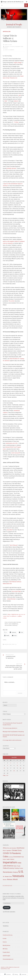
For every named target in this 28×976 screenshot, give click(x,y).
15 (4, 768)
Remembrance (8, 872)
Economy (10, 857)
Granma (5, 942)
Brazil (4, 850)
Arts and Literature (11, 848)
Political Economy (8, 868)
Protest (21, 868)
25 (14, 770)
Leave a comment (9, 49)
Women (5, 879)
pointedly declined (11, 168)
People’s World (6, 952)
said (19, 95)
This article (11, 301)
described (9, 530)
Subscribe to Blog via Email (12, 893)
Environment (17, 857)
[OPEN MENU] (2, 5)
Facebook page (7, 885)
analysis (16, 101)
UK (3, 876)
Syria (12, 644)
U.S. (21, 871)
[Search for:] (10, 705)
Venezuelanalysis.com (8, 959)
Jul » (7, 775)
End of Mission (13, 545)
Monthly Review (6, 945)
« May (4, 775)
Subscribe (6, 907)
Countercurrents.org (7, 935)
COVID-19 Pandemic (12, 853)
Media (15, 866)
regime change (18, 62)
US (16, 644)
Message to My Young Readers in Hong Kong (13, 731)
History (12, 859)
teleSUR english (6, 955)
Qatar (5, 101)
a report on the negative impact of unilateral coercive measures (13, 241)
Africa (5, 848)
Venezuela (18, 876)
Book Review (20, 848)
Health (8, 859)
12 (17, 765)
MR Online (5, 948)
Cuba (5, 856)
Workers (10, 879)
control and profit (15, 453)
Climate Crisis (17, 850)
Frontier (4, 938)
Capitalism (8, 850)
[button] (10, 795)
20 (20, 768)
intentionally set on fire (12, 443)
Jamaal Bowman (11, 599)
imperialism (7, 644)
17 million (16, 122)
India (19, 863)
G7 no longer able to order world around (12, 740)
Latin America (8, 866)
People (18, 866)
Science (15, 872)
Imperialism (6, 31)
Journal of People (14, 24)
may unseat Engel (16, 591)
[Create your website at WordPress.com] (14, 1)
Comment (20, 693)
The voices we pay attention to (10, 728)
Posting (16, 868)
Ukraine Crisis (8, 876)
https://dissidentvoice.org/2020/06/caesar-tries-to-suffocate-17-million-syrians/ (14, 616)
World (15, 879)
